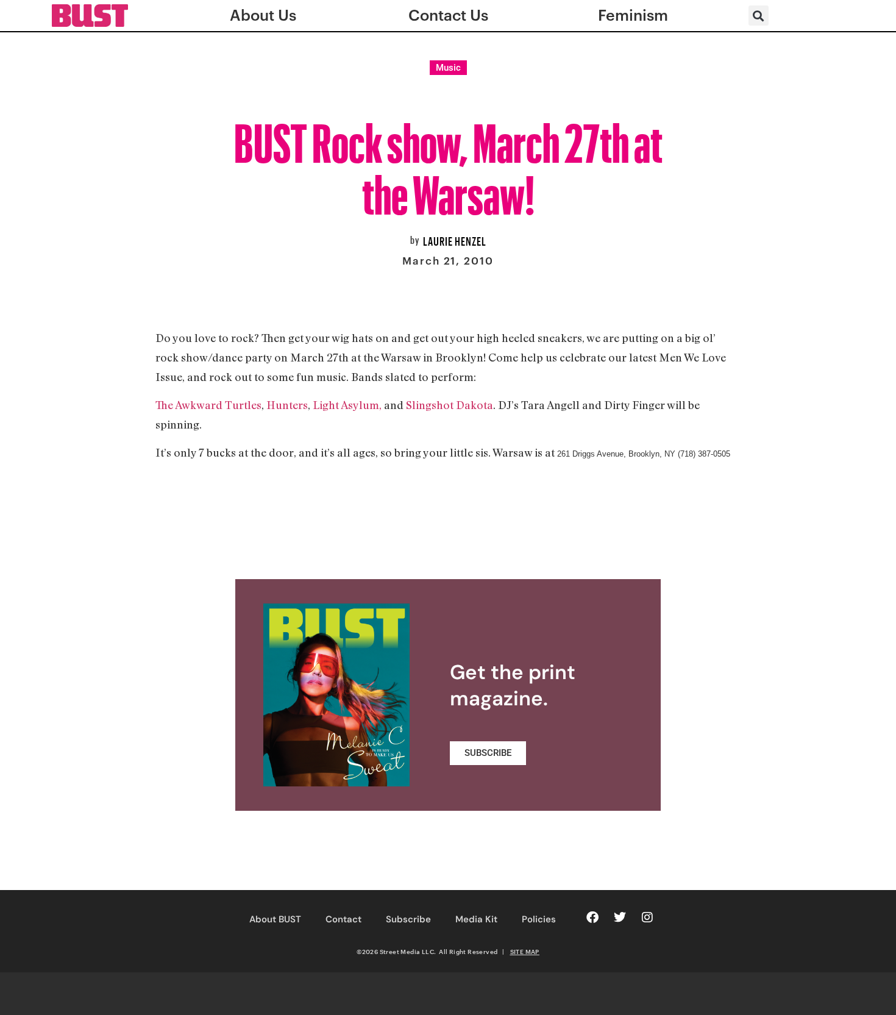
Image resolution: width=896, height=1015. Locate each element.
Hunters (287, 404)
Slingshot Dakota (449, 404)
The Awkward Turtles (208, 404)
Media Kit (476, 919)
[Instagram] (647, 917)
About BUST (275, 919)
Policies (539, 919)
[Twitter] (620, 917)
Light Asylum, (347, 404)
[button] (758, 15)
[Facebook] (592, 917)
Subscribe (408, 919)
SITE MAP (524, 951)
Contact (343, 919)
